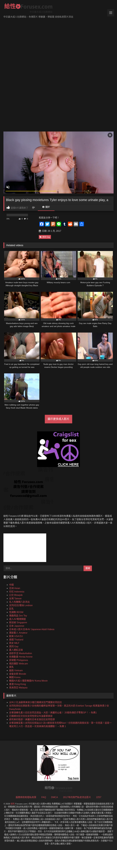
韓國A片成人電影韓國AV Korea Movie (28, 681)
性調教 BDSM (16, 612)
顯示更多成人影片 (58, 419)
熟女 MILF (14, 643)
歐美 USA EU (16, 636)
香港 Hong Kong (17, 684)
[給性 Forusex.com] (58, 8)
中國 (11, 585)
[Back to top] (108, 841)
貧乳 (11, 667)
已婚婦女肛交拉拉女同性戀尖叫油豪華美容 (31, 716)
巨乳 (11, 609)
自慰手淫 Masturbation (20, 653)
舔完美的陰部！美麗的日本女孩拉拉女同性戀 (32, 719)
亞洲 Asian (14, 588)
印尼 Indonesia (16, 591)
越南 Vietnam (16, 670)
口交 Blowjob (16, 595)
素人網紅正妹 (16, 650)
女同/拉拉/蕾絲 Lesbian (21, 605)
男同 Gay (46, 237)
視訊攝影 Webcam (18, 663)
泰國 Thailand (16, 639)
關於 (47, 207)
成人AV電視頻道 (17, 619)
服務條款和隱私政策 (26, 797)
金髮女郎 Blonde (17, 674)
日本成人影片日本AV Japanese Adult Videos (31, 629)
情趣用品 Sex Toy (18, 615)
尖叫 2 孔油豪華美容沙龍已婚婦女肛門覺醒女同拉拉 (35, 702)
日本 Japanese (16, 626)
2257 (98, 797)
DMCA (54, 797)
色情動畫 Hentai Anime (21, 657)
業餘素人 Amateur (18, 633)
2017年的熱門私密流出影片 (77, 797)
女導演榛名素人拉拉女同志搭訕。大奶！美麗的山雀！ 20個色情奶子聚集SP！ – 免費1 (53, 712)
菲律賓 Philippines (18, 660)
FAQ (43, 797)
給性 (13, 804)
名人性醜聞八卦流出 (19, 602)
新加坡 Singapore (18, 622)
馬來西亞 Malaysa (18, 687)
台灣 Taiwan (15, 598)
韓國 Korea (14, 677)
